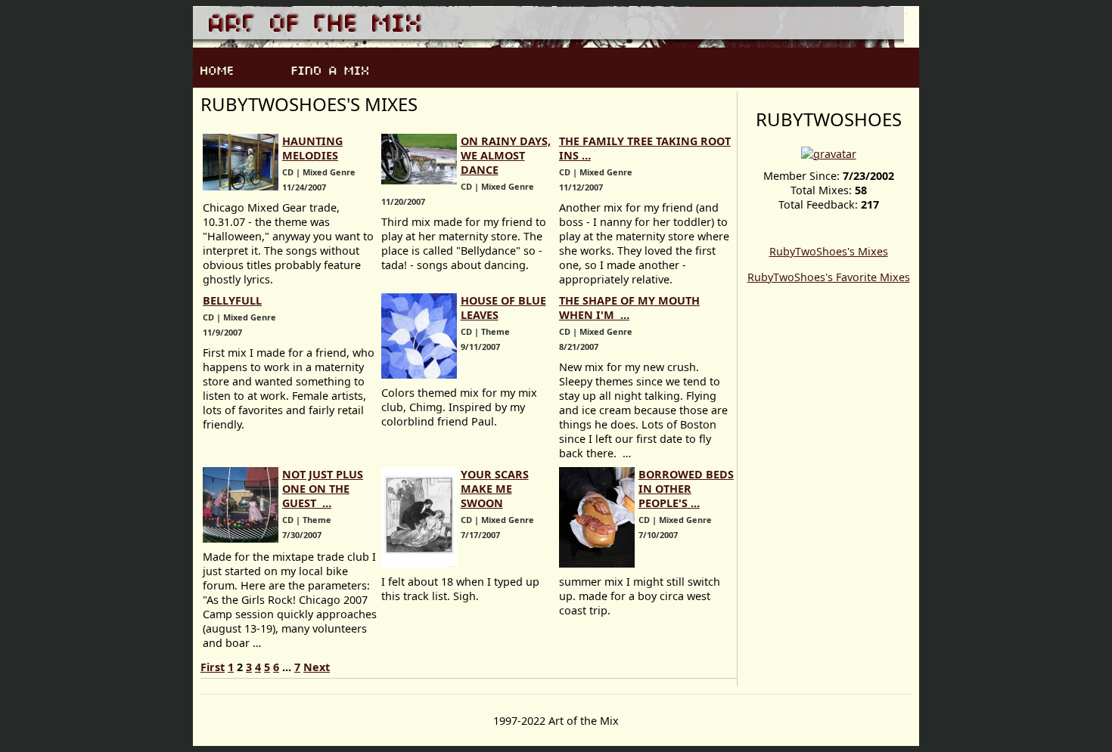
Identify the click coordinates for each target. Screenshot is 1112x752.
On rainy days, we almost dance (506, 155)
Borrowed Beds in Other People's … (686, 488)
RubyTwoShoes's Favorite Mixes (828, 277)
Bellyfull (232, 300)
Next (316, 667)
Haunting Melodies (312, 148)
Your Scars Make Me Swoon (495, 488)
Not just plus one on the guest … (322, 488)
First (212, 667)
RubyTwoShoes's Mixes (828, 251)
